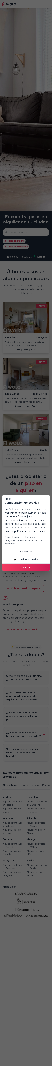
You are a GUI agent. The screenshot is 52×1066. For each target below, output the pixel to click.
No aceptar (26, 551)
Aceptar (26, 567)
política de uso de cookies (29, 531)
